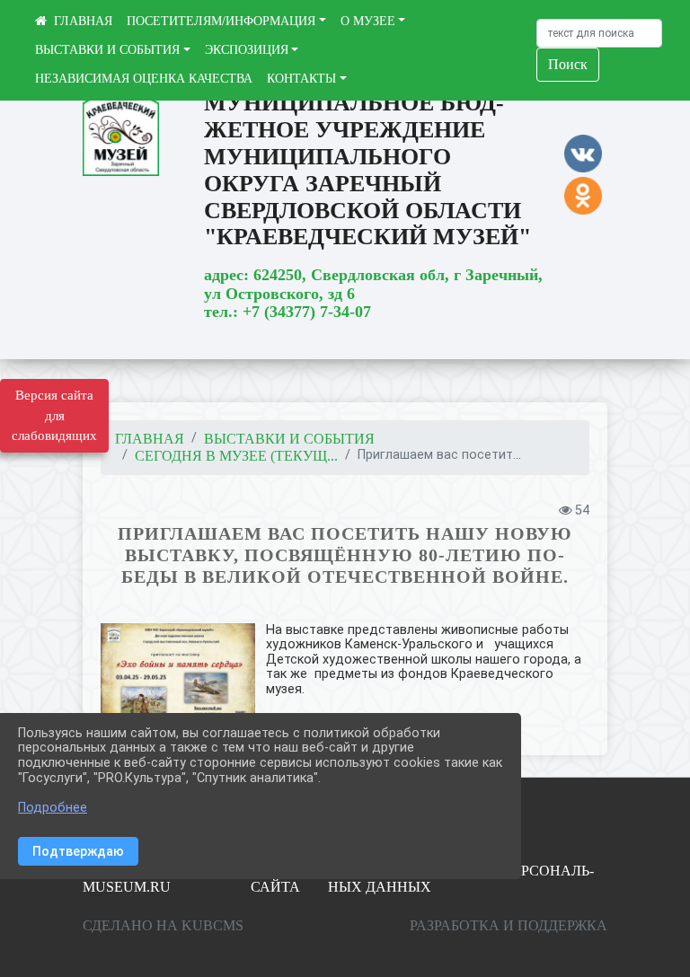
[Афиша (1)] (178, 676)
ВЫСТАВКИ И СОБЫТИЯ (107, 50)
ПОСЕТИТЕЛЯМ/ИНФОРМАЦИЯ (221, 21)
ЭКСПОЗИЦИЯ (246, 50)
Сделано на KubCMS (163, 925)
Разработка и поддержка (508, 925)
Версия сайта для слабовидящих (54, 415)
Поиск (568, 64)
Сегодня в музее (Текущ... (236, 455)
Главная (149, 438)
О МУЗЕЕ (368, 21)
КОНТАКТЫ (301, 78)
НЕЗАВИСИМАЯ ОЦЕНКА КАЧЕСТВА (143, 78)
